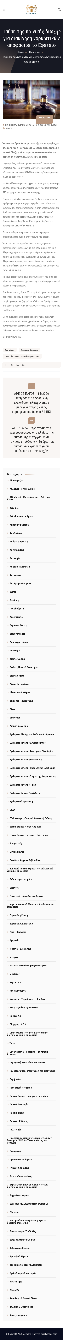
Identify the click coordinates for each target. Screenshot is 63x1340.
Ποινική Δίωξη (17, 1112)
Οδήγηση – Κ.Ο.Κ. (18, 1024)
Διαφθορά (15, 650)
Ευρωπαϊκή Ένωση (19, 915)
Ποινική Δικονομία (19, 1104)
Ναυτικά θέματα (17, 990)
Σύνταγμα (14, 1212)
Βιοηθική (14, 600)
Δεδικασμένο (16, 617)
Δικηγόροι (15, 717)
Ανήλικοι (14, 508)
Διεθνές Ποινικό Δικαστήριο (24, 667)
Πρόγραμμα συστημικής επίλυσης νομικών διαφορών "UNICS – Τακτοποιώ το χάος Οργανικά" (29, 1140)
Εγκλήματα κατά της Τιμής (23, 784)
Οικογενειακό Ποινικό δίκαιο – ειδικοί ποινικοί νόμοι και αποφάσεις (27, 1033)
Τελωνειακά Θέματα (19, 1248)
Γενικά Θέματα (17, 608)
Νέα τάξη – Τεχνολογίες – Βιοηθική (27, 999)
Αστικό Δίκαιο (17, 550)
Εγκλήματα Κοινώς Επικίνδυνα (25, 793)
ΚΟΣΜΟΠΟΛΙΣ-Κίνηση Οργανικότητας (28, 965)
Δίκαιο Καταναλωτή (19, 684)
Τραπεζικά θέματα (19, 1256)
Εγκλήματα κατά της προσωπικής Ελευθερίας (32, 768)
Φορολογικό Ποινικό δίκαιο (23, 1298)
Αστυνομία (15, 558)
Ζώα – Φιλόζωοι (18, 932)
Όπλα (12, 1043)
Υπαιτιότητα (16, 1281)
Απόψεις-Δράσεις (19, 541)
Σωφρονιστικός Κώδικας (22, 1239)
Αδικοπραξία (16, 480)
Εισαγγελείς (16, 843)
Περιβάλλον (15, 1079)
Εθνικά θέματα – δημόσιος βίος (25, 826)
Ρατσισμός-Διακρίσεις (21, 1176)
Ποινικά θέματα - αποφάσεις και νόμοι (37, 125)
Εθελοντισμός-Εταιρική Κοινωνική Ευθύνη (31, 818)
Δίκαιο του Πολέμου (20, 692)
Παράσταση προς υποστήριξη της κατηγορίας (32, 1071)
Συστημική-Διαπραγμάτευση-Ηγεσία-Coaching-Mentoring (26, 1221)
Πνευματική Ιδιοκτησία (21, 1087)
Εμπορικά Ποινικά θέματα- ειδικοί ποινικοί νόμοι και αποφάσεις (30, 869)
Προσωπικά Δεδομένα (21, 1159)
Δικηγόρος (9, 350)
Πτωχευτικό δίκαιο (19, 1168)
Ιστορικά (14, 957)
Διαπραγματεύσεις (19, 642)
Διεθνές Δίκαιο (17, 659)
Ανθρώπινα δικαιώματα (21, 516)
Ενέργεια (14, 887)
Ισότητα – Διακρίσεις (20, 948)
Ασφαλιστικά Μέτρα (20, 566)
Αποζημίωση (16, 533)
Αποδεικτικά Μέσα (19, 524)
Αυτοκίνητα (15, 575)
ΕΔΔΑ (12, 810)
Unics (9, 128)
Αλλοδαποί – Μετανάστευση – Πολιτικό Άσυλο (28, 498)
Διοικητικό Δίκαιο (19, 726)
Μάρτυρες (15, 974)
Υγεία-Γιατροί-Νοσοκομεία (23, 1273)
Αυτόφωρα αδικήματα (20, 583)
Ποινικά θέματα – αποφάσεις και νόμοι (29, 1096)
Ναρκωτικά (10, 125)
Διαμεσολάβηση (17, 633)
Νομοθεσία (15, 1016)
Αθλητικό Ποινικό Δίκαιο (22, 488)
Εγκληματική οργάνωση (21, 801)
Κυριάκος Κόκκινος (29, 350)
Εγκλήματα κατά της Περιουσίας (26, 759)
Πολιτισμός (15, 1129)
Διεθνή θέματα (17, 675)
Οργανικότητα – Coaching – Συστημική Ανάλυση (27, 1053)
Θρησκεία (14, 940)
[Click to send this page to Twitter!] (11, 365)
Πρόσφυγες (15, 1151)
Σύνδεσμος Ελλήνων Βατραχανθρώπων (29, 1203)
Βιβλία (13, 591)
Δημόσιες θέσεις (18, 625)
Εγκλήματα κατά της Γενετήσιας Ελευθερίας (31, 751)
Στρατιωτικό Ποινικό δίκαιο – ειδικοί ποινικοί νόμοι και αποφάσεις (27, 1185)
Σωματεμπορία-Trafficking (23, 1231)
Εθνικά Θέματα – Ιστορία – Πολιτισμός (29, 835)
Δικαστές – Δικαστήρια (21, 701)
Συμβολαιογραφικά (19, 1195)
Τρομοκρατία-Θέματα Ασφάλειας (26, 1264)
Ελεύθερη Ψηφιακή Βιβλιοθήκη (25, 860)
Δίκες (12, 709)
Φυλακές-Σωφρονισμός (21, 1306)
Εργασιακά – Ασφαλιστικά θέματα (26, 896)
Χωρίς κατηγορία (18, 1315)
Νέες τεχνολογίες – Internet (24, 1007)
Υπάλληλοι (15, 1290)
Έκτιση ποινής (17, 851)
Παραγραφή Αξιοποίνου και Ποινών (27, 1062)
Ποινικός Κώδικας (19, 1121)
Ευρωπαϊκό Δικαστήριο (21, 923)
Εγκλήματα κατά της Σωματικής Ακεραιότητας (33, 776)
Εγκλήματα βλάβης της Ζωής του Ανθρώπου (32, 734)
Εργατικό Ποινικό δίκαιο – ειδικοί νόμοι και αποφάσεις (30, 905)
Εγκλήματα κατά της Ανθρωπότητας (28, 742)
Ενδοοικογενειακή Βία (21, 879)
